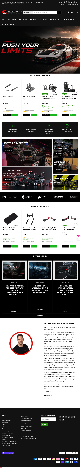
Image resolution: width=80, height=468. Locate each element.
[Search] (59, 12)
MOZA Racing (26, 99)
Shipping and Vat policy (7, 433)
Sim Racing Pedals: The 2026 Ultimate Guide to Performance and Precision (15, 290)
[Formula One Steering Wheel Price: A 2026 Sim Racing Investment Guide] (65, 270)
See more (39, 315)
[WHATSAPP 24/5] (31, 129)
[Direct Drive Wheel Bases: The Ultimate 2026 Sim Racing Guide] (40, 270)
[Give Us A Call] (67, 129)
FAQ (3, 426)
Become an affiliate (6, 420)
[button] (71, 12)
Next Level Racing (7, 231)
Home (3, 19)
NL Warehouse (5, 3)
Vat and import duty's (10, 110)
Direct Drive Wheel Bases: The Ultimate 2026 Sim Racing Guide (40, 289)
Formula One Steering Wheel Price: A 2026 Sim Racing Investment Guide (66, 290)
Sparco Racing (6, 99)
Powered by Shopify (6, 459)
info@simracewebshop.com (18, 2)
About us (4, 418)
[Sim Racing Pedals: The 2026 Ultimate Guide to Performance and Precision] (14, 270)
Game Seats (23, 19)
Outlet (12, 24)
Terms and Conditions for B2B (9, 441)
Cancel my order (6, 445)
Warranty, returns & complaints (9, 443)
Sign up (44, 424)
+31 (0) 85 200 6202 (6, 2)
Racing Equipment (55, 19)
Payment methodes (7, 428)
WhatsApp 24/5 (39, 2)
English (62, 4)
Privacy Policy (5, 431)
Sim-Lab (63, 100)
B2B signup (12, 3)
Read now (13, 311)
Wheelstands (12, 19)
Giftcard (5, 24)
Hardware (33, 19)
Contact (4, 424)
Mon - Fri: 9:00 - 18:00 (30, 2)
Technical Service (20, 3)
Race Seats (43, 19)
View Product (7, 115)
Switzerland (72, 4)
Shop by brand (69, 19)
